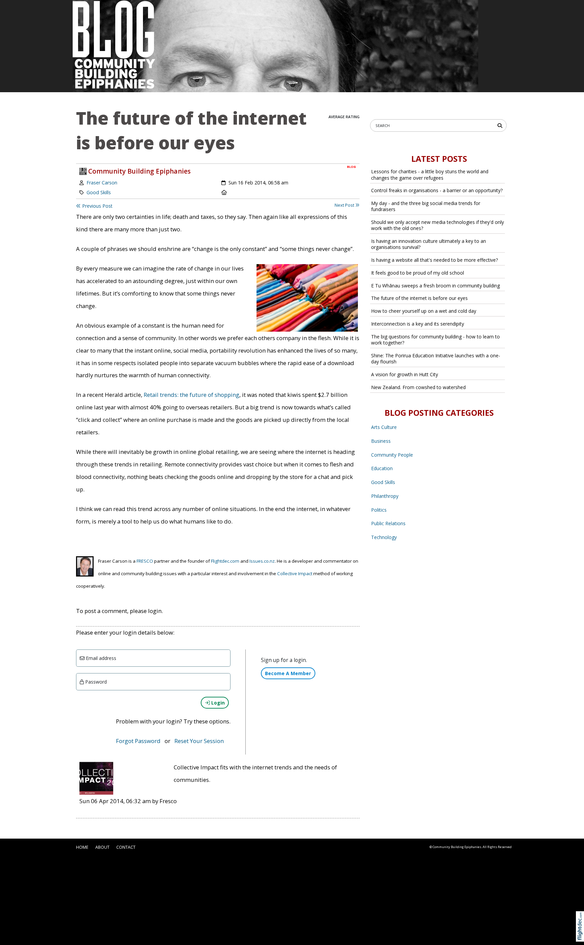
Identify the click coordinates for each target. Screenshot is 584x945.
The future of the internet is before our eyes (419, 298)
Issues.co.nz (262, 561)
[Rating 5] (356, 110)
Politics (379, 510)
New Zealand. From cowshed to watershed (418, 387)
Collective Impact (294, 573)
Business (381, 441)
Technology (384, 537)
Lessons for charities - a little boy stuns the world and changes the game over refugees (429, 174)
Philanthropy (384, 496)
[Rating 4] (351, 110)
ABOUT (102, 847)
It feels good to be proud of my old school (417, 273)
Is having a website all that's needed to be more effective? (434, 260)
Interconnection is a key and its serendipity (417, 324)
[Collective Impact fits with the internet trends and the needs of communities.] (96, 777)
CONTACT (126, 847)
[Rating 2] (340, 110)
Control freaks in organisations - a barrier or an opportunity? (437, 190)
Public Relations (388, 523)
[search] (501, 125)
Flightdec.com (225, 561)
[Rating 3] (345, 110)
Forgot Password (138, 741)
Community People (392, 455)
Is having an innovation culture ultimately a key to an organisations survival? (428, 244)
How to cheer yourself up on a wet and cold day (423, 311)
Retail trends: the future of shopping (191, 395)
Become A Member (288, 673)
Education (382, 468)
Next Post (345, 205)
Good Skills (99, 192)
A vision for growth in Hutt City (404, 374)
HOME (82, 847)
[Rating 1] (335, 110)
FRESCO (145, 561)
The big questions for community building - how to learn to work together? (435, 339)
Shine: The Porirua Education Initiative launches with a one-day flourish (435, 358)
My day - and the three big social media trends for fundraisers (425, 206)
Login (217, 702)
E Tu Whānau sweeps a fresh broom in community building (435, 285)
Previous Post (97, 206)
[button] (581, 934)
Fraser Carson (102, 182)
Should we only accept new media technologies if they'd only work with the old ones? (437, 225)
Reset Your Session (199, 741)
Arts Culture (384, 427)
